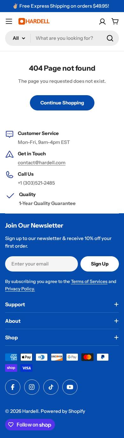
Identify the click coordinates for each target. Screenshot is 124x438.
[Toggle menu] (9, 21)
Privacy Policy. (20, 289)
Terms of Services (89, 281)
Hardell (30, 411)
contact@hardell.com (41, 162)
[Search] (110, 38)
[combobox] (62, 38)
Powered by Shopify (63, 411)
